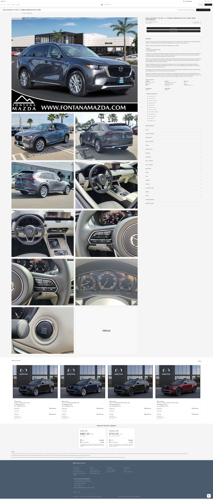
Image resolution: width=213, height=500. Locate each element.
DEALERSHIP (127, 467)
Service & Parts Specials (95, 471)
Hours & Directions (128, 471)
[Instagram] (75, 492)
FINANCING (110, 467)
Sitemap (87, 496)
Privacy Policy (76, 496)
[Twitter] (78, 492)
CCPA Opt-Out (99, 496)
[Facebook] (73, 492)
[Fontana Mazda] (102, 4)
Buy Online (201, 4)
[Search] (211, 1)
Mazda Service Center (95, 473)
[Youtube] (80, 492)
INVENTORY (76, 467)
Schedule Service (208, 4)
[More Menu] (1, 4)
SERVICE (92, 467)
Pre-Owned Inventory (78, 471)
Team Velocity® (125, 496)
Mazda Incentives (111, 471)
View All (200, 361)
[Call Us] (206, 1)
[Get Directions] (208, 1)
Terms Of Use (82, 496)
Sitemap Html (92, 496)
